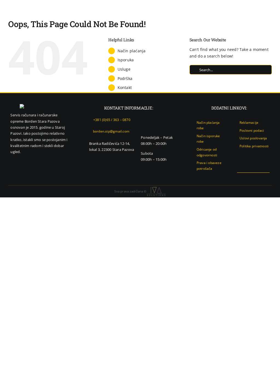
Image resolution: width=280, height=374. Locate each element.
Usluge (124, 69)
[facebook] (250, 178)
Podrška (125, 78)
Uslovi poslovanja (253, 138)
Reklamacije (249, 122)
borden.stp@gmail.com (111, 131)
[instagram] (259, 178)
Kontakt (125, 87)
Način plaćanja (132, 50)
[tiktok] (267, 178)
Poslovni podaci (252, 130)
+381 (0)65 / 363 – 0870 (111, 119)
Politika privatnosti (254, 146)
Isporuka (126, 59)
